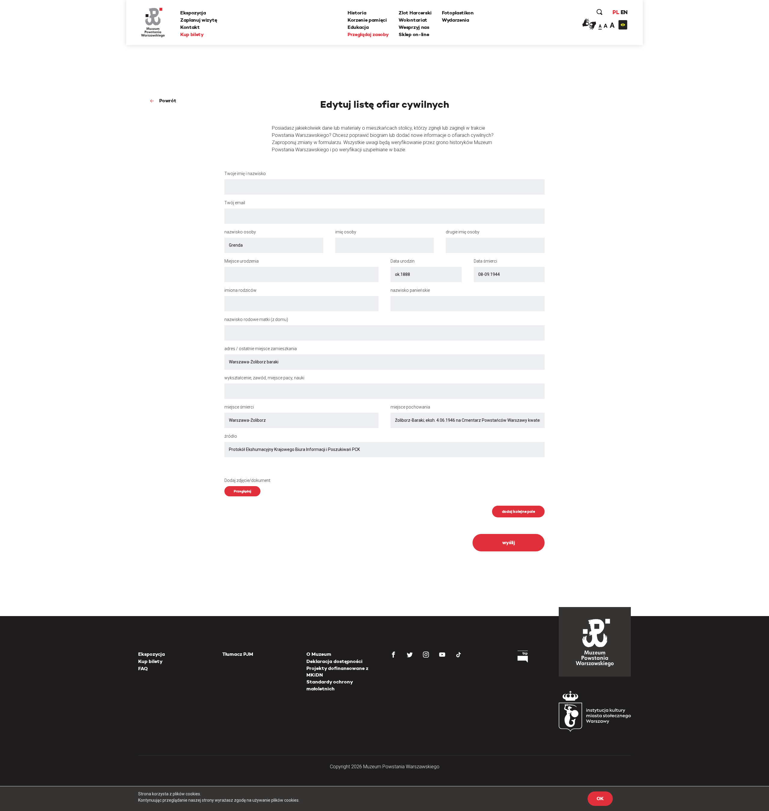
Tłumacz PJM (237, 654)
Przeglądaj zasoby (368, 34)
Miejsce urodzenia (241, 261)
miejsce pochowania (410, 407)
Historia (357, 13)
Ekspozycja (193, 13)
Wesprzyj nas (414, 27)
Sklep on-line (414, 34)
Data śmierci (485, 261)
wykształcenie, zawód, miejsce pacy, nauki (264, 377)
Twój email (234, 202)
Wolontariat (413, 20)
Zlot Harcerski (415, 13)
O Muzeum (318, 654)
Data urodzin (403, 261)
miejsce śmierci (239, 407)
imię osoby (345, 232)
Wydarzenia (455, 20)
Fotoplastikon (458, 13)
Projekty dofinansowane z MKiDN (337, 671)
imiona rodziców (240, 290)
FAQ (143, 668)
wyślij (508, 542)
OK (600, 798)
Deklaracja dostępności (334, 661)
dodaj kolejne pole (518, 511)
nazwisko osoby (240, 232)
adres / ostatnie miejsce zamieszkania (260, 348)
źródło (230, 436)
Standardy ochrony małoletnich (329, 685)
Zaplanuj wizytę (198, 20)
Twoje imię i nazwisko (245, 173)
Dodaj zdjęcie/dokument (247, 480)
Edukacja (358, 27)
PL (615, 12)
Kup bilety (192, 34)
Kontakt (190, 27)
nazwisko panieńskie (410, 290)
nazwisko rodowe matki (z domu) (256, 319)
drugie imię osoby (462, 232)
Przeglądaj (242, 491)
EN (624, 12)
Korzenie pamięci (367, 20)
